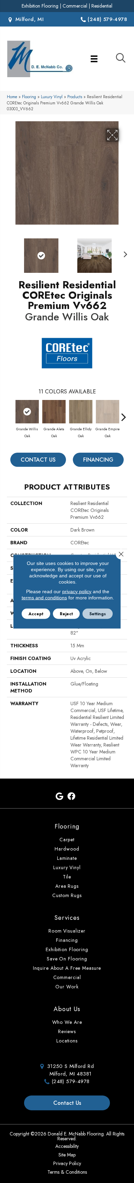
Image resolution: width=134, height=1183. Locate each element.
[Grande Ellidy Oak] (80, 411)
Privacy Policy (67, 1163)
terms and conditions (44, 597)
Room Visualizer (67, 930)
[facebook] (71, 796)
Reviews (67, 1031)
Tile (67, 876)
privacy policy (76, 591)
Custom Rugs (67, 895)
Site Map (67, 1154)
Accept (36, 614)
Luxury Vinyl (52, 97)
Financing (98, 460)
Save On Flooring (67, 958)
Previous (10, 252)
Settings (97, 614)
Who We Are (67, 1022)
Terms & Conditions (67, 1172)
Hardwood (67, 848)
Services (67, 918)
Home (12, 97)
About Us (67, 1009)
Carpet (67, 839)
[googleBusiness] (59, 796)
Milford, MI (28, 19)
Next (123, 252)
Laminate (67, 858)
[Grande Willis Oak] (27, 411)
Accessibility (67, 1146)
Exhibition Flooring (40, 5)
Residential (101, 5)
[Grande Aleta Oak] (54, 411)
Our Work (66, 986)
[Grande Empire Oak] (107, 411)
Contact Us (38, 460)
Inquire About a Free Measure (67, 968)
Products (74, 97)
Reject (66, 614)
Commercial (75, 5)
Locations (67, 1040)
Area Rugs (67, 886)
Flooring (29, 97)
